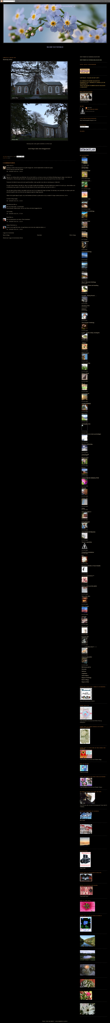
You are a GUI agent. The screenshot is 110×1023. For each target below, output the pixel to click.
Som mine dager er (86, 511)
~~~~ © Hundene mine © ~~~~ (89, 646)
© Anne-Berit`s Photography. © (55, 6)
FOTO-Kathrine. (85, 393)
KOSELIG (84, 309)
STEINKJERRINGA (86, 403)
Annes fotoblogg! (86, 170)
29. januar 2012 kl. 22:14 (15, 221)
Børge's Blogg (85, 373)
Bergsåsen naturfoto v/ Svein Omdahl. (91, 565)
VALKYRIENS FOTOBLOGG (88, 532)
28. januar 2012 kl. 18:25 (15, 171)
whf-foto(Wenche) (86, 424)
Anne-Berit (89, 107)
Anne (8, 175)
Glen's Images (85, 606)
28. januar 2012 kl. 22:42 (15, 200)
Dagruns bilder (85, 682)
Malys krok (9, 165)
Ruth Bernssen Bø (11, 204)
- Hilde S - (84, 342)
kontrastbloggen (86, 521)
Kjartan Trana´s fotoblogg (88, 211)
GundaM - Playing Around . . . (89, 295)
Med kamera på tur (86, 667)
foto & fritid (84, 261)
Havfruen (84, 671)
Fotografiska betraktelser (88, 552)
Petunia (83, 467)
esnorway (84, 616)
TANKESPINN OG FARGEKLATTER (90, 478)
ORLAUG (84, 488)
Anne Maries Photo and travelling (90, 285)
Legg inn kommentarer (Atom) (16, 238)
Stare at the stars (86, 596)
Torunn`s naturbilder (87, 542)
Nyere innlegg (6, 235)
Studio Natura (85, 675)
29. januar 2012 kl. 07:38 (15, 213)
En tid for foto (85, 636)
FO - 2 (83, 383)
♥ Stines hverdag (86, 363)
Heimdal (84, 231)
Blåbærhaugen (85, 353)
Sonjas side (85, 498)
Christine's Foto (86, 305)
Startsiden (39, 235)
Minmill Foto (85, 626)
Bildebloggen (85, 167)
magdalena (84, 673)
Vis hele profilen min (90, 111)
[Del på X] (20, 156)
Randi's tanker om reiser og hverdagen (91, 434)
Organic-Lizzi (85, 201)
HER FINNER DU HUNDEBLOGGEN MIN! (90, 56)
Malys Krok (84, 413)
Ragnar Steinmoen (11, 225)
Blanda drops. (85, 457)
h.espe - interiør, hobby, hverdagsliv (91, 332)
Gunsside (84, 669)
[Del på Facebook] (22, 156)
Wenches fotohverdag (87, 444)
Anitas (83, 508)
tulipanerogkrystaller (87, 657)
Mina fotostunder (86, 221)
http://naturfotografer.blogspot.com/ (88, 120)
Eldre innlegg (73, 235)
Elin (83, 555)
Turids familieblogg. (87, 251)
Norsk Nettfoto (85, 241)
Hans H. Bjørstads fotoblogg (89, 282)
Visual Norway (85, 454)
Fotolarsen (84, 312)
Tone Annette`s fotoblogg (88, 322)
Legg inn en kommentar (8, 232)
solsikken (84, 157)
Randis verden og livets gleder (89, 586)
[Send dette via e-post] (17, 156)
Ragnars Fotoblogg (86, 677)
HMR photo (84, 272)
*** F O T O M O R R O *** (88, 576)
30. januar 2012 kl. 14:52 (15, 229)
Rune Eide (9, 217)
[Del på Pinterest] (23, 156)
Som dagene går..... (86, 180)
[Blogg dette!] (19, 156)
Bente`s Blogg (85, 679)
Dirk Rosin (84, 190)
